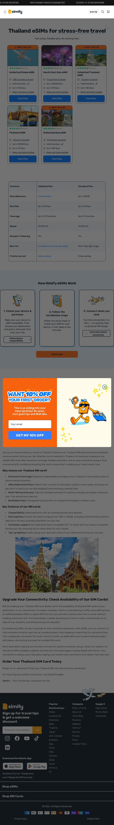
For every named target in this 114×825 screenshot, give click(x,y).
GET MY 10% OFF (30, 435)
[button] (109, 12)
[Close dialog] (104, 387)
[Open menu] (5, 12)
